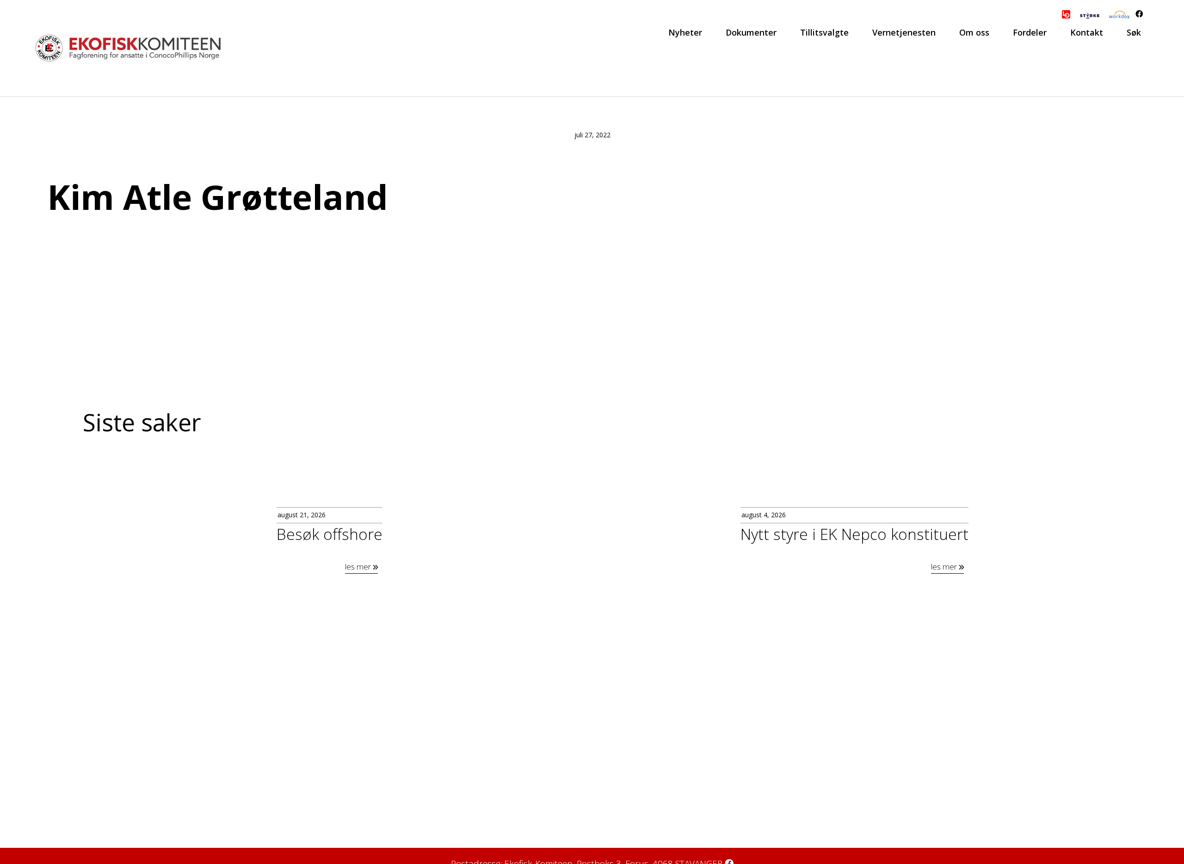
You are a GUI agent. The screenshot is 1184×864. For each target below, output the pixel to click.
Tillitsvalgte (824, 32)
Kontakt (1086, 32)
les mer (359, 566)
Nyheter (685, 32)
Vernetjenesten (904, 32)
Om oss (974, 32)
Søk (1134, 32)
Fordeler (1030, 32)
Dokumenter (751, 32)
